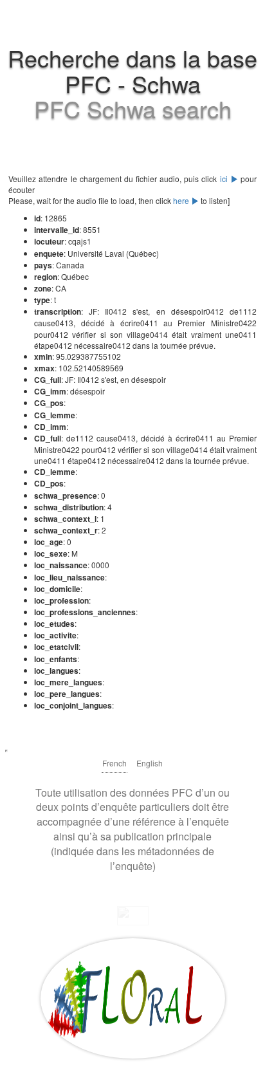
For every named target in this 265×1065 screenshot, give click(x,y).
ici (225, 178)
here (182, 200)
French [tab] (114, 762)
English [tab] (149, 762)
